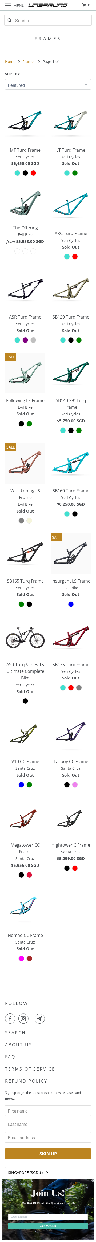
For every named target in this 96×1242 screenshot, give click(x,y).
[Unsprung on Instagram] (24, 1018)
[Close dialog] (93, 1180)
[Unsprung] (48, 5)
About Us (18, 1045)
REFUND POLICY (26, 1081)
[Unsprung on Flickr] (32, 1018)
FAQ (10, 1057)
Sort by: (13, 74)
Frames (29, 61)
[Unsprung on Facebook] (11, 1018)
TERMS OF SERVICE (30, 1069)
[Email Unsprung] (41, 1018)
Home (11, 61)
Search (15, 1033)
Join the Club (48, 1226)
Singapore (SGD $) (26, 1172)
